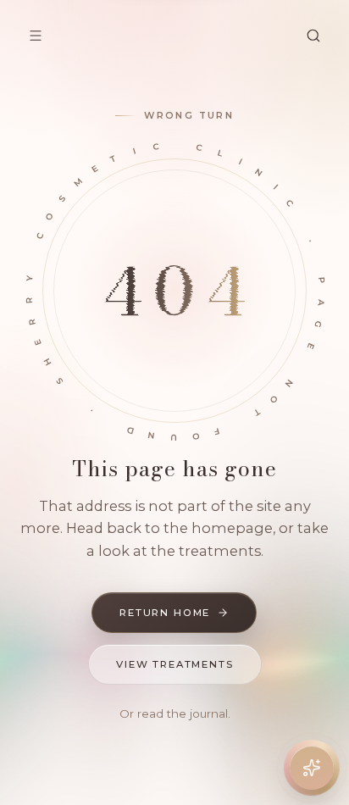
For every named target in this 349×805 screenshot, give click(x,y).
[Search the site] (313, 35)
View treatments (175, 664)
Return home (164, 613)
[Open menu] (35, 35)
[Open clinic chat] (311, 767)
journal (209, 713)
